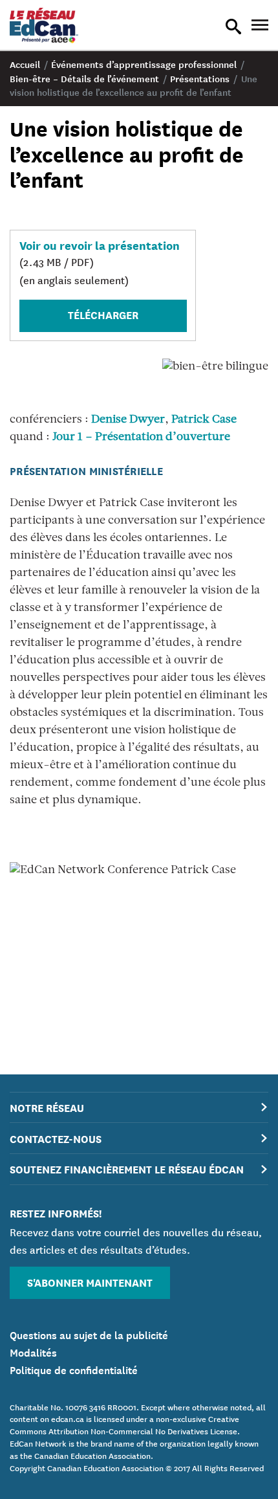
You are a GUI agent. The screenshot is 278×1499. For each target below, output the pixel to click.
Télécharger (103, 314)
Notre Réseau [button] (47, 1107)
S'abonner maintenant (90, 1282)
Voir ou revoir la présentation (99, 244)
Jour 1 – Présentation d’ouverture (141, 437)
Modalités (33, 1351)
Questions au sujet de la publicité (89, 1334)
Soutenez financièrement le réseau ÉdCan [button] (127, 1168)
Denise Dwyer (128, 420)
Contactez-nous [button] (56, 1138)
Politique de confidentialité (74, 1368)
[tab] (139, 1108)
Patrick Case (204, 420)
